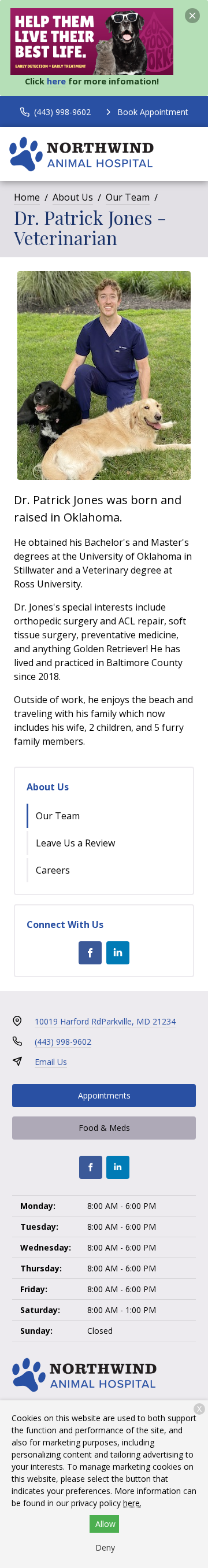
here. (132, 1502)
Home (27, 197)
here (56, 81)
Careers (53, 870)
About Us (73, 197)
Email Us (51, 1061)
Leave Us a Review (75, 843)
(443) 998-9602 (63, 1041)
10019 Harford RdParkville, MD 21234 (105, 1021)
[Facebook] (90, 952)
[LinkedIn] (117, 952)
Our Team (128, 197)
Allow (105, 1523)
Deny (105, 1547)
